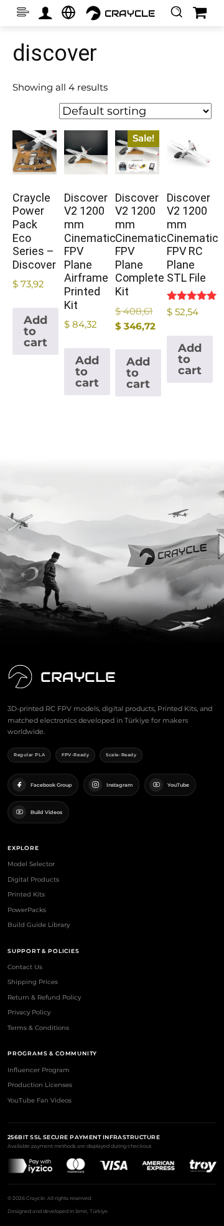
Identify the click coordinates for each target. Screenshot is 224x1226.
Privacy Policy (28, 1012)
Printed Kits (26, 894)
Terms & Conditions (38, 1028)
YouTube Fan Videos (39, 1100)
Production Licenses (39, 1085)
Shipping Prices (32, 982)
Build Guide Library (38, 925)
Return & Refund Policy (44, 997)
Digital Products (33, 879)
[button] (176, 11)
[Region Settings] (68, 12)
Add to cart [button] (35, 331)
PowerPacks (26, 910)
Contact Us (24, 967)
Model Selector (31, 864)
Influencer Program (38, 1070)
